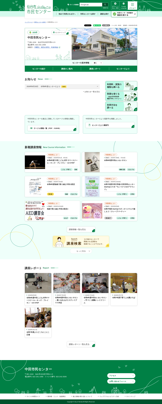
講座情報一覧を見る (77, 229)
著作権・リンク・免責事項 (56, 396)
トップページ (29, 22)
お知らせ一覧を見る (92, 92)
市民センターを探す (40, 22)
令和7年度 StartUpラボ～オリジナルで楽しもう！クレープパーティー (119, 210)
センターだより (123, 69)
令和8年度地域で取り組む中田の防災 (61, 184)
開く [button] (95, 63)
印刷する (107, 25)
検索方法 (105, 8)
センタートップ (60, 32)
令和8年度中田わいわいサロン (115, 160)
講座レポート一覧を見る (79, 344)
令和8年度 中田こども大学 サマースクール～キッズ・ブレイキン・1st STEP (62, 161)
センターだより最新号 (100, 125)
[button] (132, 5)
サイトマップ (130, 396)
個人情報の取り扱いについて (82, 396)
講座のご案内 (67, 69)
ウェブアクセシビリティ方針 (109, 396)
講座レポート (95, 69)
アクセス (112, 376)
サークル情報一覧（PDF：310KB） (47, 128)
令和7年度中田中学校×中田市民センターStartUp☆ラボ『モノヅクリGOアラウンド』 (119, 186)
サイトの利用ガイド (33, 396)
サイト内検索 (74, 4)
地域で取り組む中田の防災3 (57, 209)
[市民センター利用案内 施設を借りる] (124, 14)
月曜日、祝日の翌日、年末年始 (46, 47)
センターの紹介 (38, 69)
